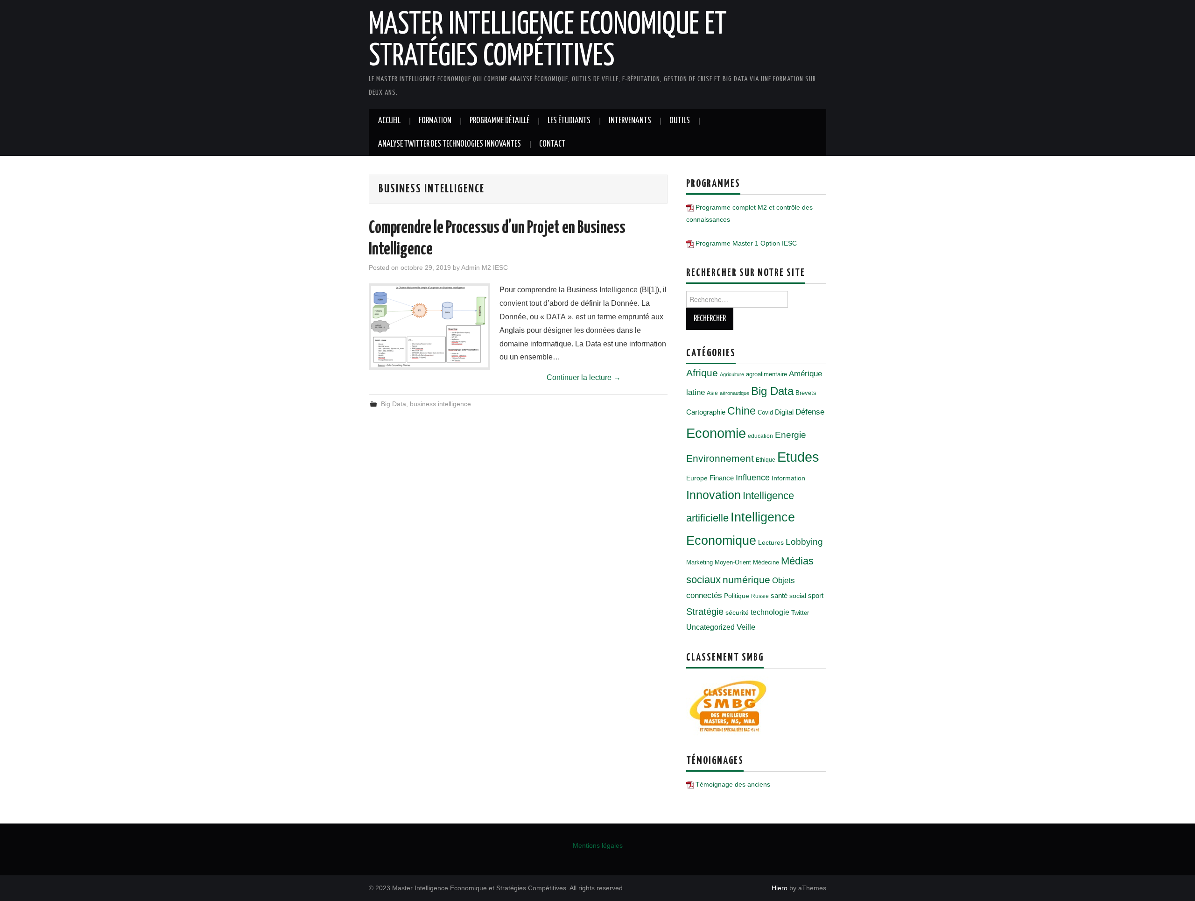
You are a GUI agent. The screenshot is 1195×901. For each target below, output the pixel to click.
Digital (784, 412)
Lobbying (804, 542)
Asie (712, 393)
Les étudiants (569, 121)
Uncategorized (710, 627)
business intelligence (440, 404)
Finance (722, 478)
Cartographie (705, 412)
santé (779, 595)
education (760, 436)
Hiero (779, 888)
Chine (741, 411)
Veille (746, 627)
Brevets (805, 392)
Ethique (765, 460)
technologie (770, 612)
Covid (765, 412)
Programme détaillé (499, 121)
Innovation (713, 495)
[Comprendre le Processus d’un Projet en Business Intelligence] (429, 326)
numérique (746, 579)
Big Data (393, 404)
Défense (809, 411)
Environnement (720, 458)
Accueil (389, 121)
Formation (435, 121)
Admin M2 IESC (484, 267)
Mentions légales (598, 845)
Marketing (699, 562)
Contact (552, 144)
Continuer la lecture (584, 377)
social (797, 595)
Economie (716, 433)
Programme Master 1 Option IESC (746, 243)
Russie (760, 596)
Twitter (800, 612)
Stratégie (705, 611)
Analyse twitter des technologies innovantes (449, 144)
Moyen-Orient (733, 562)
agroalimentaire (766, 374)
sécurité (737, 612)
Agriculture (732, 374)
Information (788, 478)
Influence (753, 477)
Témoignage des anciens (733, 784)
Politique (736, 595)
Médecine (766, 562)
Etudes (798, 457)
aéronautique (734, 393)
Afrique (702, 372)
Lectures (771, 542)
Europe (697, 478)
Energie (790, 435)
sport (815, 595)
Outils (679, 121)
